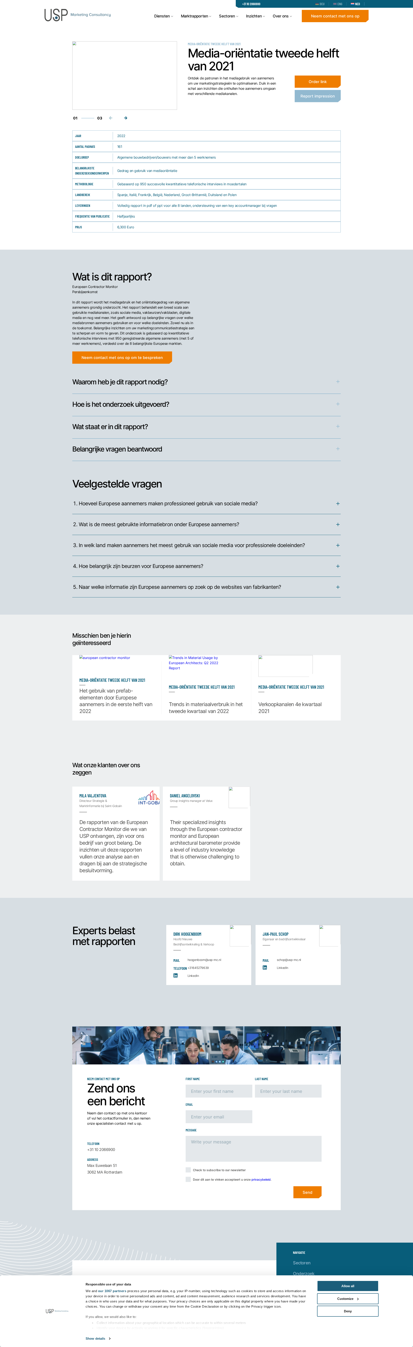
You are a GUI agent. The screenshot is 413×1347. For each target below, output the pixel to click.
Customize (345, 1299)
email (189, 1104)
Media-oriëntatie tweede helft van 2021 (214, 44)
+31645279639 (198, 968)
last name (261, 1078)
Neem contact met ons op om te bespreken (122, 357)
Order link (318, 81)
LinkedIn (193, 976)
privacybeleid (261, 1180)
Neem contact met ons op (335, 16)
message (191, 1130)
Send (307, 1192)
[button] (126, 118)
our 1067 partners (112, 1291)
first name (193, 1078)
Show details (95, 1338)
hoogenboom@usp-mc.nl (204, 960)
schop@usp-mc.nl (289, 960)
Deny (348, 1311)
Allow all (347, 1286)
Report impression (318, 96)
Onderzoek (303, 1273)
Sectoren (301, 1263)
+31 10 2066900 (251, 4)
